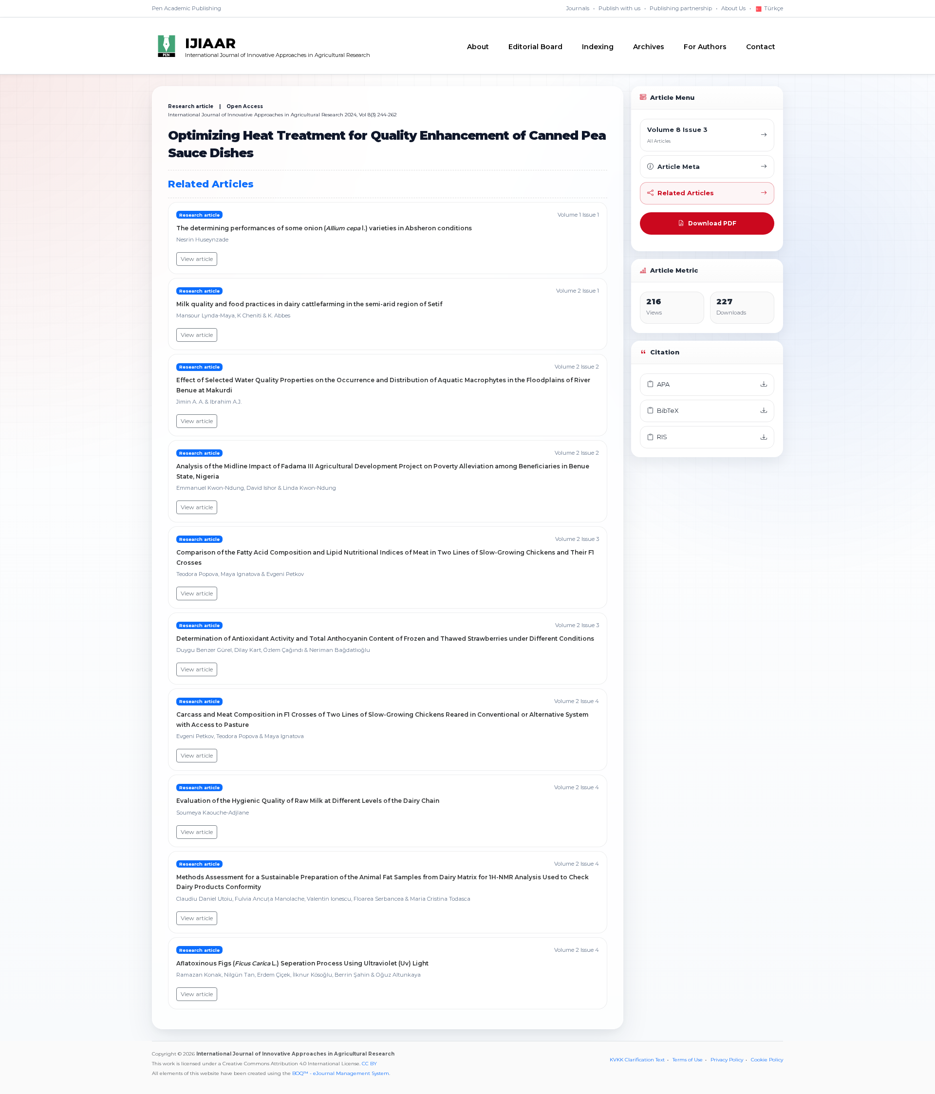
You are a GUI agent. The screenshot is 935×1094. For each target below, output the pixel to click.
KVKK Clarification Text (637, 1060)
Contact (760, 46)
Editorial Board (535, 46)
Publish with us (619, 8)
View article (197, 258)
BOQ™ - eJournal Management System (340, 1073)
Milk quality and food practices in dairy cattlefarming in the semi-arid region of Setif (309, 304)
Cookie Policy (767, 1060)
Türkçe (773, 8)
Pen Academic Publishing (186, 8)
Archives (648, 46)
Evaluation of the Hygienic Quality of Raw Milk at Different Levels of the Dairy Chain (307, 800)
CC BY (369, 1063)
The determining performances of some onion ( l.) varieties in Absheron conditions (324, 228)
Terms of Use (688, 1060)
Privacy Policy (727, 1060)
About (478, 46)
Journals (577, 8)
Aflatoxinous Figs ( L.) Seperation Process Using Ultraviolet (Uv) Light (302, 963)
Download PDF (712, 223)
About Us (733, 8)
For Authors (705, 46)
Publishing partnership (681, 8)
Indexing (598, 46)
